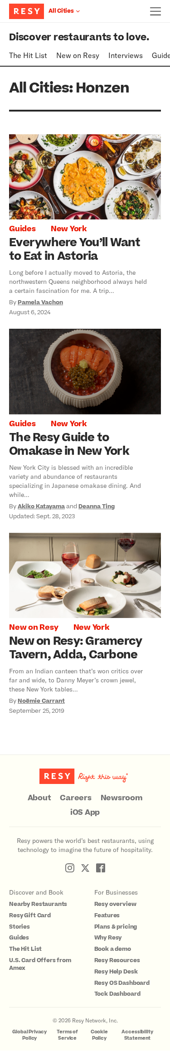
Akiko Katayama (41, 506)
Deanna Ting (96, 506)
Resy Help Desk (116, 972)
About (39, 798)
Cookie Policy (99, 1035)
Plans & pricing (115, 927)
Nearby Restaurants (38, 904)
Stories (19, 927)
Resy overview (115, 904)
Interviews (125, 55)
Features (107, 915)
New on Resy (77, 55)
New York (69, 229)
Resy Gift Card (30, 915)
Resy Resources (117, 960)
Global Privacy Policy (29, 1035)
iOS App (85, 812)
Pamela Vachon (40, 302)
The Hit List (28, 55)
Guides (22, 229)
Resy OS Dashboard (122, 983)
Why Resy (108, 938)
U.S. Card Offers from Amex (40, 964)
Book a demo (112, 949)
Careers (75, 798)
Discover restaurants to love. (79, 37)
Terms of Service (67, 1035)
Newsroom (122, 798)
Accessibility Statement (137, 1035)
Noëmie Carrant (41, 701)
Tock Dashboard (117, 994)
